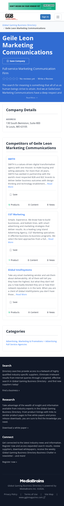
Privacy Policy (10, 494)
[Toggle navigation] (58, 17)
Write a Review (45, 78)
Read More (21, 294)
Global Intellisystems (20, 269)
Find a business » (11, 390)
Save (15, 194)
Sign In (45, 16)
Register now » (9, 461)
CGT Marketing (16, 214)
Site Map (49, 494)
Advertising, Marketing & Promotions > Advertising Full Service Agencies (31, 343)
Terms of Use (31, 494)
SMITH (11, 158)
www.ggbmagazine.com (31, 497)
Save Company (17, 61)
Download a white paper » (15, 427)
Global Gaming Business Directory (19, 25)
